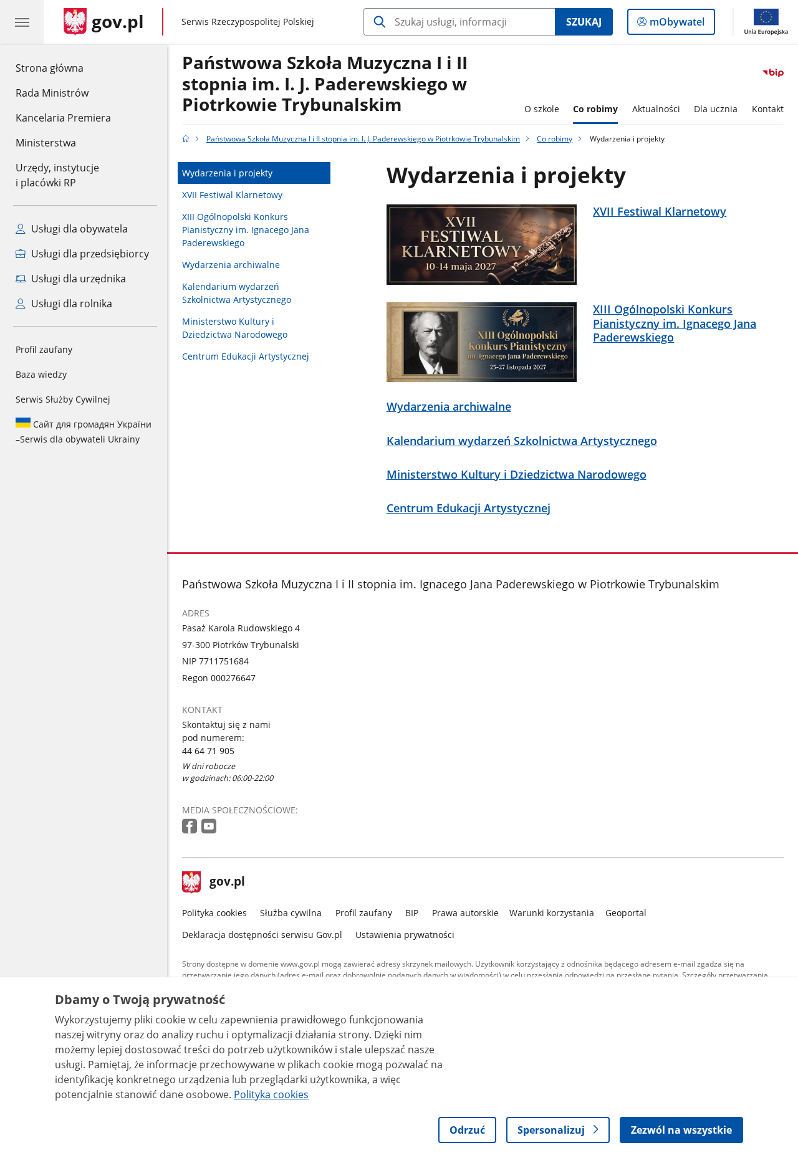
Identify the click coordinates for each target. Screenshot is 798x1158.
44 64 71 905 (208, 751)
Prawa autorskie (465, 913)
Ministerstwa (46, 143)
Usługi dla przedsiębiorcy (89, 254)
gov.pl (227, 882)
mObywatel (676, 24)
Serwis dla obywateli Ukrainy (83, 431)
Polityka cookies (214, 913)
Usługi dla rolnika (70, 303)
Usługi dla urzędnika (77, 278)
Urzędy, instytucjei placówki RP (57, 175)
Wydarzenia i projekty (227, 173)
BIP (411, 913)
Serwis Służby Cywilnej (63, 399)
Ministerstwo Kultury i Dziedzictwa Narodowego (234, 327)
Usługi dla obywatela (78, 229)
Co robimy (595, 109)
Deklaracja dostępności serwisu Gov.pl (262, 934)
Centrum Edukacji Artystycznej (245, 356)
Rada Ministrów (52, 93)
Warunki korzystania (551, 913)
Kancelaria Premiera (63, 118)
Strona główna (63, 67)
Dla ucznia (716, 109)
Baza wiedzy (41, 374)
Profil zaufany (44, 349)
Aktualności (656, 109)
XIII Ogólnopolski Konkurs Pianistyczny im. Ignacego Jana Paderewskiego (245, 230)
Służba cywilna (291, 913)
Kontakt (768, 109)
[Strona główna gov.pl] (186, 138)
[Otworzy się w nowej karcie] (191, 826)
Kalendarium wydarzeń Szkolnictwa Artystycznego (236, 292)
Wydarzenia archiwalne (231, 264)
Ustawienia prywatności (404, 934)
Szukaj (584, 22)
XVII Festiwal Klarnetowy (232, 195)
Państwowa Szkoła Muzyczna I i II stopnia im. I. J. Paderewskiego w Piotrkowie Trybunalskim (325, 84)
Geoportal (626, 913)
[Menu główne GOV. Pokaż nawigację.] (22, 22)
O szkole (541, 109)
